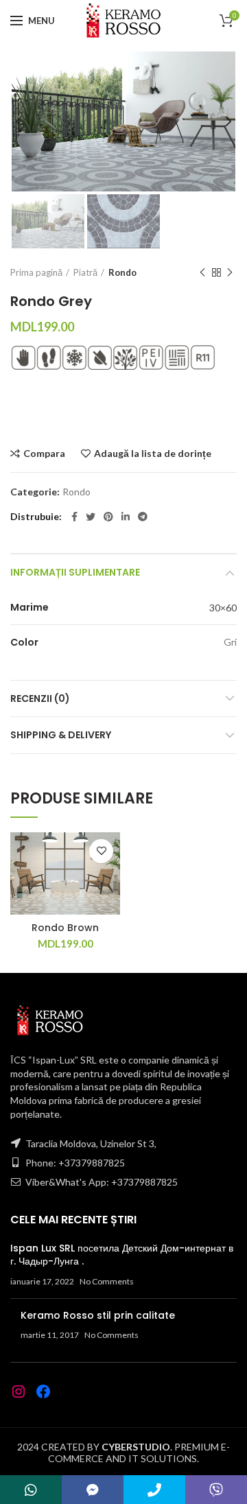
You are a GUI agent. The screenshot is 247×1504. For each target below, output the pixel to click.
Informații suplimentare (75, 572)
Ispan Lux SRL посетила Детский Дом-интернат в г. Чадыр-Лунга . (121, 1255)
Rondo (122, 272)
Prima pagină (36, 272)
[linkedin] (125, 517)
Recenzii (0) (40, 698)
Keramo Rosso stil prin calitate (98, 1315)
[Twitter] (90, 517)
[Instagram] (18, 1391)
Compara (44, 453)
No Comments (107, 1281)
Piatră (85, 272)
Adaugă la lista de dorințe (152, 453)
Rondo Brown (65, 927)
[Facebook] (74, 517)
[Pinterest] (108, 517)
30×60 (223, 607)
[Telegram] (143, 517)
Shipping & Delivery (60, 735)
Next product (230, 272)
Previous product (202, 272)
